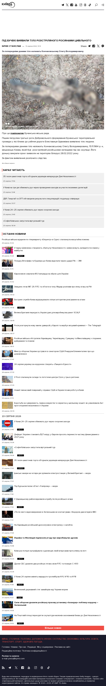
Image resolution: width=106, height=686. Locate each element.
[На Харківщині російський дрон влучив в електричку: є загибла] (7, 527)
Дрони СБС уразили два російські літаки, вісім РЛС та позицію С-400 (46, 563)
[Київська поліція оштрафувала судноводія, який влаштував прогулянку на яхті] (7, 553)
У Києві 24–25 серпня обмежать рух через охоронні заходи (31, 210)
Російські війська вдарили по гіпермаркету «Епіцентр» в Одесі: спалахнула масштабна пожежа (45, 239)
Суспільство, (59, 639)
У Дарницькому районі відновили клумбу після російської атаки (43, 499)
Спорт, (18, 641)
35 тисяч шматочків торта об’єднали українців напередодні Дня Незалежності (39, 176)
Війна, (5, 639)
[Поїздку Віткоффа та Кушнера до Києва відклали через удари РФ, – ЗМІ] (7, 263)
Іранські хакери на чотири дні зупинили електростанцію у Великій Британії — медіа (52, 473)
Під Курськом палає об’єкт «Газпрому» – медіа (36, 486)
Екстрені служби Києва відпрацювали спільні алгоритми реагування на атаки (49, 299)
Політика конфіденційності (34, 651)
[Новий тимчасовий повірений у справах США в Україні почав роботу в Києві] (7, 392)
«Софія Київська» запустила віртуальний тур (23, 221)
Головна (6, 647)
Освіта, (95, 639)
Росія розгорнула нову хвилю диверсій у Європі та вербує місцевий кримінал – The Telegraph (57, 325)
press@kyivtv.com (16, 658)
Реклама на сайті (62, 647)
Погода (38, 641)
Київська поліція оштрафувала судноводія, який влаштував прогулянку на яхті (50, 550)
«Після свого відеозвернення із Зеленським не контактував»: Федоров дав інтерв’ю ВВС (55, 512)
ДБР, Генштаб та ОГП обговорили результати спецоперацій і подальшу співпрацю (41, 198)
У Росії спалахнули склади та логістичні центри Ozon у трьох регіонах (46, 377)
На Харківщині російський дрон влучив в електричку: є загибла (43, 525)
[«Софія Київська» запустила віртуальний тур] (7, 449)
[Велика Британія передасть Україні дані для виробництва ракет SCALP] (7, 314)
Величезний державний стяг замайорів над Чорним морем (41, 589)
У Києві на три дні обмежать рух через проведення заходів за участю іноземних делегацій (45, 187)
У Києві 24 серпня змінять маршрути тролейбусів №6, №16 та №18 (45, 576)
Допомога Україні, (42, 639)
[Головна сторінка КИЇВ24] (8, 4)
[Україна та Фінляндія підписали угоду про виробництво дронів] (7, 540)
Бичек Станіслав (11, 46)
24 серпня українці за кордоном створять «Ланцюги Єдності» (42, 364)
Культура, (85, 639)
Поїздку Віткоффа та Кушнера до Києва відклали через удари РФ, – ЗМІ (47, 261)
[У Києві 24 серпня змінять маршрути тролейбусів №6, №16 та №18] (7, 578)
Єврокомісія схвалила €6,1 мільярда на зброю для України (41, 273)
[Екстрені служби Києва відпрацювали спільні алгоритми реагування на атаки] (7, 301)
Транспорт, (8, 641)
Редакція (32, 647)
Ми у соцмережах (45, 647)
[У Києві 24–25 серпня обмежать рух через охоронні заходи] (7, 423)
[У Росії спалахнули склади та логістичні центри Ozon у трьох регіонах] (7, 379)
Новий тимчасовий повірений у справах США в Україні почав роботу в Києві (49, 390)
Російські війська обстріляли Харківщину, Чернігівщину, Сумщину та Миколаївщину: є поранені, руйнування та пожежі (57, 339)
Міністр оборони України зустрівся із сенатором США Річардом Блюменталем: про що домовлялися (54, 352)
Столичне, (14, 639)
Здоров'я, (28, 641)
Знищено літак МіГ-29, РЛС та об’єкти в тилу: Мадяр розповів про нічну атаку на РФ (53, 286)
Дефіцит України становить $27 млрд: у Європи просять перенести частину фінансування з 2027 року (56, 435)
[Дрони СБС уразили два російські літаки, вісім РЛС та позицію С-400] (7, 566)
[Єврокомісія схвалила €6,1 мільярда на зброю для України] (7, 276)
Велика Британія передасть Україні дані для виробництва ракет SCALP (47, 312)
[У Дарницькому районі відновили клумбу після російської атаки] (7, 501)
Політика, (26, 639)
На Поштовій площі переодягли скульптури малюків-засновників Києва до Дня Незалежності (57, 615)
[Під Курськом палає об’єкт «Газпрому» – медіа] (7, 488)
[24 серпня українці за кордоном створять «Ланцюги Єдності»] (7, 366)
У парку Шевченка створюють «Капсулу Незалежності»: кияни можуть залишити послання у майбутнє (56, 249)
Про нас (22, 647)
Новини (14, 647)
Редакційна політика (11, 651)
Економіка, (73, 639)
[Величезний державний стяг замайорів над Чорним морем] (7, 591)
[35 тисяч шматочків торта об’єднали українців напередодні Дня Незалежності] (7, 462)
